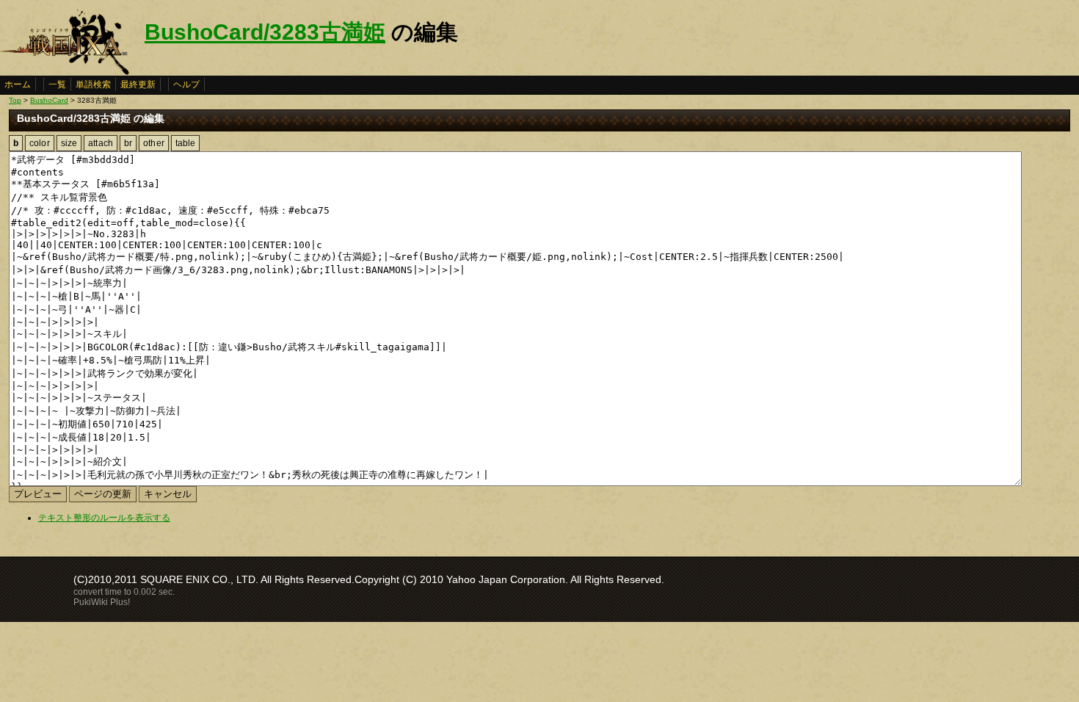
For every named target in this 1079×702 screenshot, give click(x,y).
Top (15, 100)
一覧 (57, 84)
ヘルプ (186, 84)
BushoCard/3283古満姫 (265, 32)
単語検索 (93, 84)
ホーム (17, 84)
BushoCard (49, 100)
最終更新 (138, 84)
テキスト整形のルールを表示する (104, 518)
